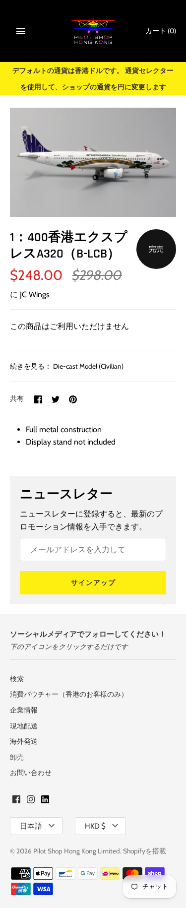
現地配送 (24, 726)
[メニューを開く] (21, 31)
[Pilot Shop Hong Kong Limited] (93, 31)
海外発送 (24, 741)
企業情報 (24, 710)
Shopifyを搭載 (144, 851)
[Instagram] (31, 801)
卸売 (17, 757)
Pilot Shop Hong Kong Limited (76, 851)
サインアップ (93, 582)
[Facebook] (16, 801)
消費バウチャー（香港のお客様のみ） (69, 694)
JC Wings (35, 294)
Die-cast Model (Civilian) (88, 366)
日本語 (31, 826)
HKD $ (95, 826)
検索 (17, 679)
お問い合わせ (31, 773)
